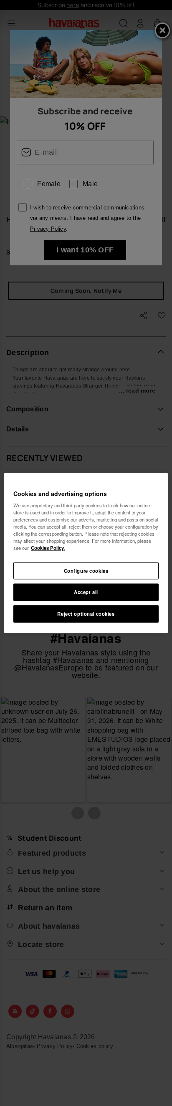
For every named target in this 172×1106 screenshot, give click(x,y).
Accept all (86, 592)
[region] (85, 553)
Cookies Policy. (48, 547)
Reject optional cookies (85, 613)
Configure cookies (86, 570)
